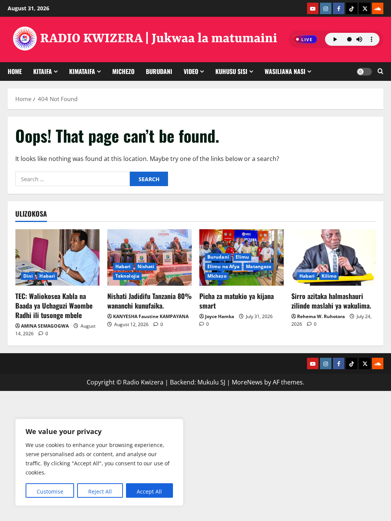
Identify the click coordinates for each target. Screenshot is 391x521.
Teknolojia (127, 276)
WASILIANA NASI (285, 71)
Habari (47, 276)
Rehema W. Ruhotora (321, 316)
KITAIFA (42, 71)
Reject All (100, 491)
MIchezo (123, 71)
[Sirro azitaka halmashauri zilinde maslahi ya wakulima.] (333, 257)
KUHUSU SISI (231, 71)
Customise (50, 491)
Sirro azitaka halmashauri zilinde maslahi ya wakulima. (331, 300)
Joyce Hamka (219, 316)
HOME (15, 71)
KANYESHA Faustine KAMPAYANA (151, 316)
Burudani (218, 257)
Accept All (149, 491)
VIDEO (191, 71)
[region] (99, 462)
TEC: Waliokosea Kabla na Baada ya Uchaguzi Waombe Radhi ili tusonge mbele (53, 305)
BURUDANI (159, 71)
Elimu (242, 257)
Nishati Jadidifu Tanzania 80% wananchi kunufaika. (149, 300)
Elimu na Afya (223, 266)
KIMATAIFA (82, 71)
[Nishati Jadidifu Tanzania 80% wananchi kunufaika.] (149, 257)
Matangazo (258, 266)
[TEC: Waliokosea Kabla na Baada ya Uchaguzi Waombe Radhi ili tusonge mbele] (57, 257)
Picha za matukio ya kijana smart (236, 300)
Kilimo (329, 276)
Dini (28, 276)
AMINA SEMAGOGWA (45, 326)
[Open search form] (380, 71)
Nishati (146, 266)
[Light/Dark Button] (364, 71)
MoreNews (247, 382)
